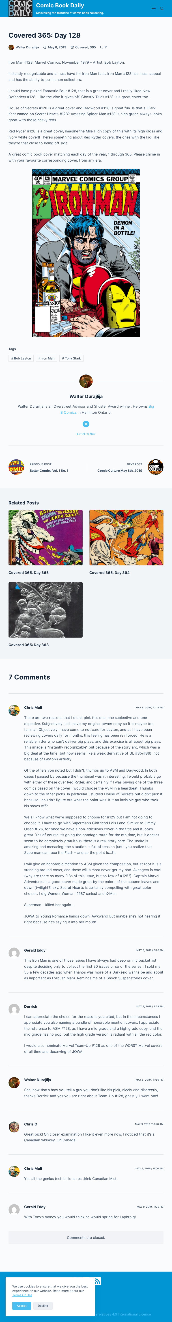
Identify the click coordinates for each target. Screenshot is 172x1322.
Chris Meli (33, 707)
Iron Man (46, 358)
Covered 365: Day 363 (29, 645)
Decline (43, 1305)
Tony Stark (71, 358)
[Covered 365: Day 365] (46, 537)
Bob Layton (21, 358)
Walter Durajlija (37, 1080)
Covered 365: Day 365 (29, 572)
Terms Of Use (22, 1295)
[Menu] (154, 8)
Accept (22, 1305)
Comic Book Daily (60, 5)
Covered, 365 (85, 47)
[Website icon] (86, 424)
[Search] (161, 8)
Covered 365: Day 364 (109, 572)
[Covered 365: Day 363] (46, 610)
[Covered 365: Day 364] (126, 537)
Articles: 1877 (86, 434)
